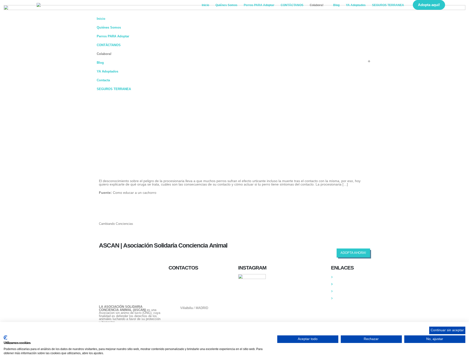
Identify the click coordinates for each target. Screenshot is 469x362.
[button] (454, 5)
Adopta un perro (346, 284)
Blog (336, 5)
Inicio (205, 5)
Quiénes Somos (226, 5)
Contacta (103, 80)
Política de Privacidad (350, 291)
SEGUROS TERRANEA (388, 5)
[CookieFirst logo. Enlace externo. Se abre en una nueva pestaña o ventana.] (5, 337)
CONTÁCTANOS (292, 5)
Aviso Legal (343, 298)
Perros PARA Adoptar (259, 5)
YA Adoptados (356, 5)
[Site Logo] (67, 5)
